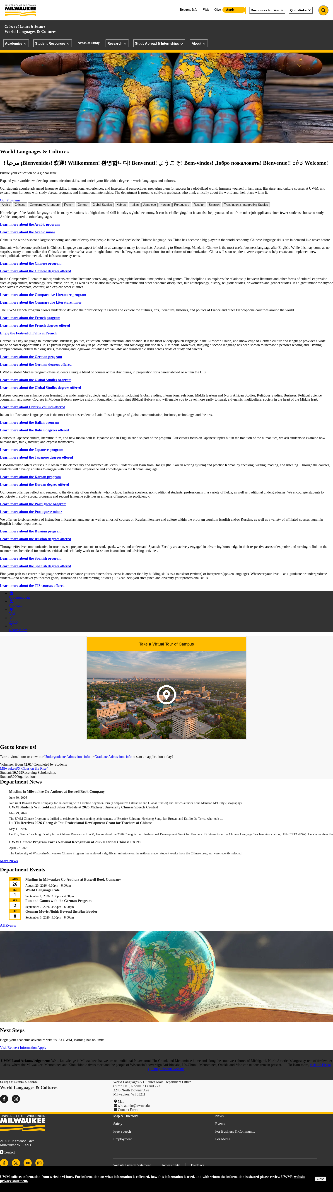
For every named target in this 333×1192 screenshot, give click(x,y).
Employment (122, 1139)
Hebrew (121, 204)
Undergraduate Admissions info (67, 757)
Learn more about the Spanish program (30, 558)
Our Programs (10, 200)
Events (220, 1124)
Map (121, 1101)
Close (320, 1179)
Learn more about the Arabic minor (27, 232)
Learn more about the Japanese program (31, 450)
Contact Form (128, 1110)
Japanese (149, 204)
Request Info (188, 9)
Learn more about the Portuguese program (33, 504)
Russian (199, 204)
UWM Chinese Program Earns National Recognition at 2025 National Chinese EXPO (74, 842)
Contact (9, 1152)
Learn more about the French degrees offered (35, 325)
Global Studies (102, 204)
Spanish (214, 204)
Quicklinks (298, 10)
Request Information (22, 1047)
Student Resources (50, 43)
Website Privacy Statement (132, 1165)
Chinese (20, 204)
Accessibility (171, 1165)
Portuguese (181, 204)
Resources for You (265, 10)
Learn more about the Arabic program (30, 224)
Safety (117, 1124)
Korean (165, 204)
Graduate (15, 605)
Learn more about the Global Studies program (35, 380)
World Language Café (42, 890)
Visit (206, 9)
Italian (135, 204)
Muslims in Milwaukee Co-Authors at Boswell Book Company (57, 791)
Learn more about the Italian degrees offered (34, 430)
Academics (13, 43)
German (83, 204)
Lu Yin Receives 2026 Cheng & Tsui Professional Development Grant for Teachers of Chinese (81, 823)
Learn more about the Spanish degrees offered (35, 566)
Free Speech (122, 1131)
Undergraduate (19, 597)
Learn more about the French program (30, 318)
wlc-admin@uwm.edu (134, 1105)
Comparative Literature (45, 204)
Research (114, 43)
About (196, 43)
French (68, 204)
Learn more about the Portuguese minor (31, 512)
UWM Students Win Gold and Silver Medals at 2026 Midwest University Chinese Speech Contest (83, 807)
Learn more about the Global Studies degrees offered (40, 387)
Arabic (6, 204)
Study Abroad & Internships (157, 43)
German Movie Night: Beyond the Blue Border (61, 911)
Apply (230, 9)
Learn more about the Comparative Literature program (43, 295)
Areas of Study (89, 43)
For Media (222, 1139)
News (219, 1116)
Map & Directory (125, 1116)
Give (217, 9)
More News (9, 861)
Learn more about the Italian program (29, 422)
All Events (8, 925)
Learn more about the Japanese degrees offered (36, 457)
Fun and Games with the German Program (58, 901)
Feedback (198, 1165)
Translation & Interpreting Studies (246, 204)
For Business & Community (235, 1131)
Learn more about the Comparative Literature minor (41, 302)
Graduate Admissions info (113, 757)
